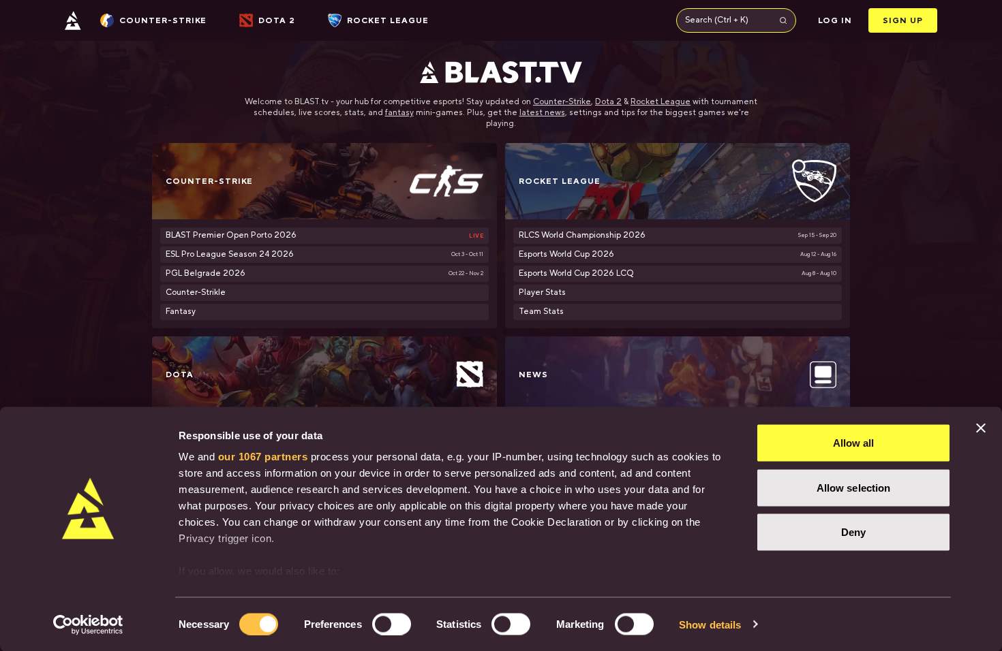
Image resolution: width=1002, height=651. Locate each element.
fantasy (399, 113)
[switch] (391, 624)
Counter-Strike (562, 102)
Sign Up (903, 20)
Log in (835, 20)
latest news (542, 113)
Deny (853, 532)
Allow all (854, 443)
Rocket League (660, 102)
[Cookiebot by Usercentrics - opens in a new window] (88, 624)
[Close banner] (981, 428)
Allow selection (854, 487)
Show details (710, 624)
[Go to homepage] (73, 20)
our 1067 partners (263, 456)
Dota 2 (608, 102)
